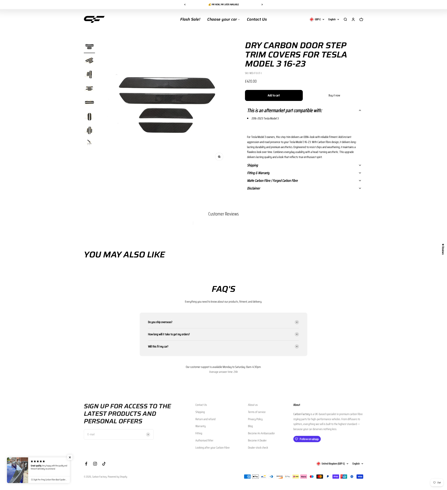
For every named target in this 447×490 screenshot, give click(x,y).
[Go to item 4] (89, 89)
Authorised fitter (204, 440)
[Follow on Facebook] (86, 463)
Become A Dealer (257, 440)
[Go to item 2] (89, 61)
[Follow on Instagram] (95, 463)
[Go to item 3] (89, 75)
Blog (250, 426)
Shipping (200, 411)
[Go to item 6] (89, 117)
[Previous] (184, 4)
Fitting (198, 433)
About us (253, 404)
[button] (304, 110)
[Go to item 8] (89, 145)
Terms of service (257, 411)
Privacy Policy (255, 419)
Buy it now (334, 95)
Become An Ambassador (261, 433)
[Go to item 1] (89, 47)
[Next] (262, 4)
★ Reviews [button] (443, 249)
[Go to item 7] (89, 131)
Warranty (200, 426)
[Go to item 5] (89, 103)
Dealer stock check (258, 447)
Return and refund (205, 419)
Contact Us (201, 404)
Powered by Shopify (117, 476)
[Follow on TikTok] (104, 463)
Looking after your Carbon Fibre (212, 447)
